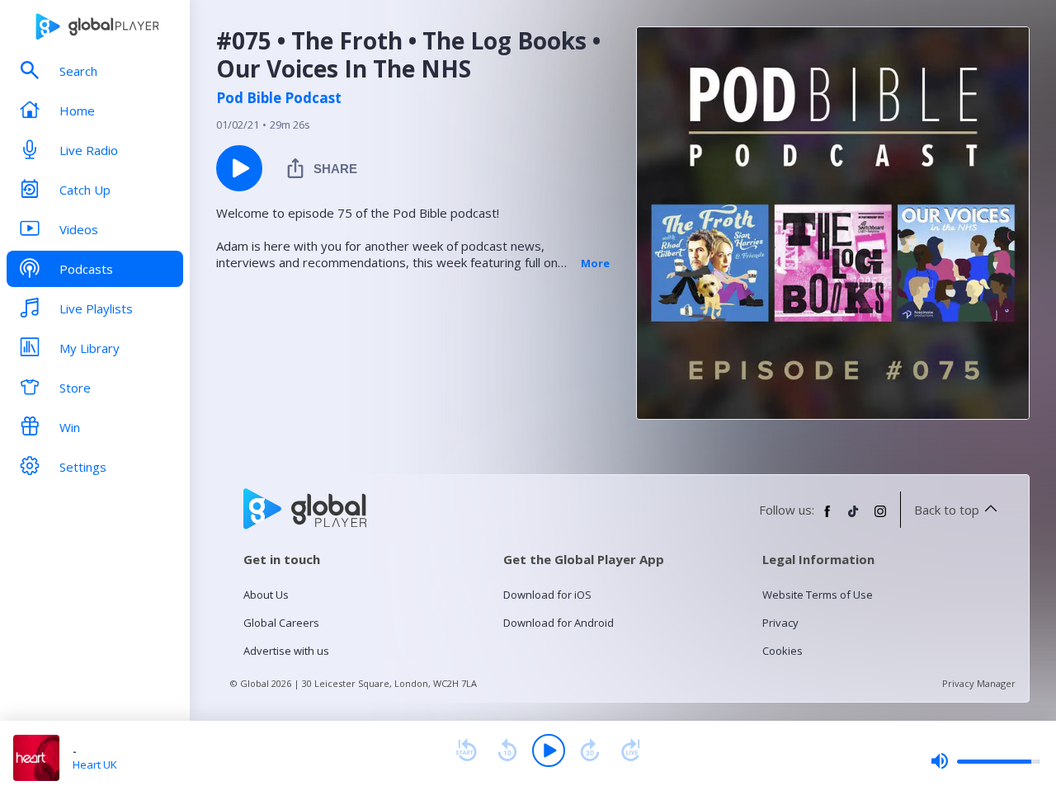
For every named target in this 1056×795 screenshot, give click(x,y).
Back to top (946, 509)
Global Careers (281, 622)
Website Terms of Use (817, 594)
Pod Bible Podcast (279, 98)
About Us (266, 594)
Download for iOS (547, 594)
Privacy (780, 622)
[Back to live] (631, 750)
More (595, 263)
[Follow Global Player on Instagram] (880, 517)
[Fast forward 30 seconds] (589, 750)
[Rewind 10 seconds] (507, 750)
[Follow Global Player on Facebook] (827, 517)
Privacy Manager (979, 683)
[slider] (985, 761)
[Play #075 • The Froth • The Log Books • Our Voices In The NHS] (239, 168)
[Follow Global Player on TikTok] (853, 517)
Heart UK (95, 764)
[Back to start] (466, 750)
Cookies (782, 650)
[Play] (548, 750)
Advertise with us (286, 650)
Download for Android (558, 622)
